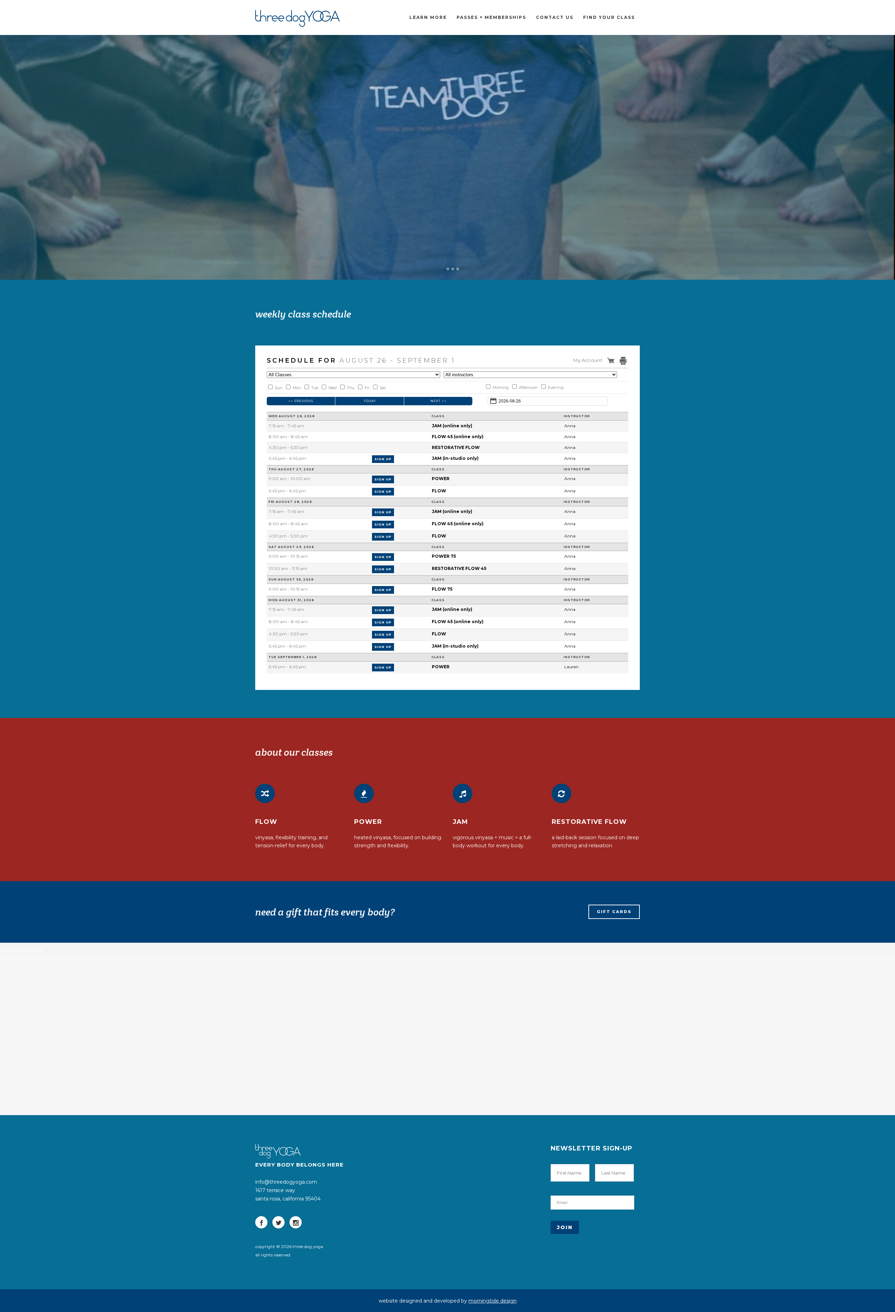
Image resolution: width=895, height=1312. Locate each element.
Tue (314, 387)
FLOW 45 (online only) (458, 436)
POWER (441, 478)
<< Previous (300, 401)
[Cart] (611, 360)
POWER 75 (444, 556)
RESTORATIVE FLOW (456, 447)
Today (370, 401)
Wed (332, 387)
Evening (556, 387)
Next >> (438, 401)
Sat (383, 387)
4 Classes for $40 (292, 193)
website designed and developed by (448, 1301)
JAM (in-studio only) (455, 458)
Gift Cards (614, 911)
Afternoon (528, 387)
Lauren (571, 666)
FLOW (439, 490)
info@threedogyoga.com (286, 1182)
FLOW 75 (442, 589)
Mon (297, 387)
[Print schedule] (624, 361)
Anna (569, 425)
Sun (278, 387)
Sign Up (383, 459)
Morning (501, 387)
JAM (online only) (452, 425)
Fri (367, 387)
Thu (351, 387)
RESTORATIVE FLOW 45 (459, 568)
